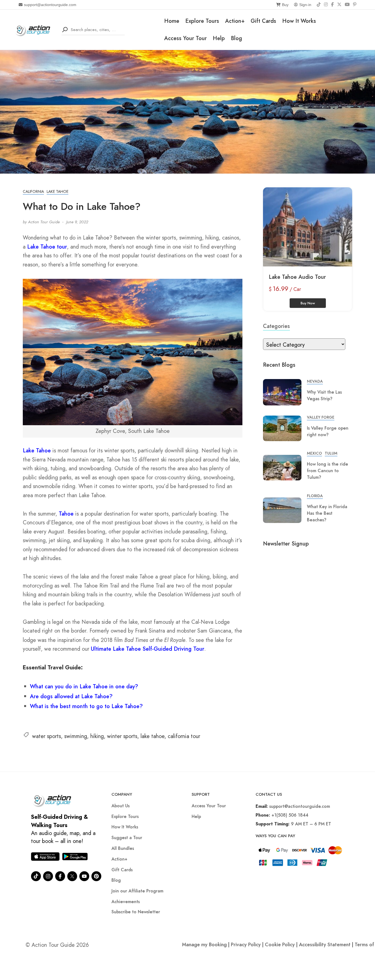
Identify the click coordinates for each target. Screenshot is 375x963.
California (33, 191)
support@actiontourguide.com (50, 4)
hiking (97, 736)
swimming (75, 736)
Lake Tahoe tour (47, 247)
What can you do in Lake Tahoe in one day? (84, 687)
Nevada (315, 381)
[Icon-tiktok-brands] (36, 876)
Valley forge (320, 417)
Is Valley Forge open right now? (327, 431)
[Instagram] (326, 4)
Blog (236, 38)
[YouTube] (347, 4)
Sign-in (305, 4)
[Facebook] (332, 4)
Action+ (235, 21)
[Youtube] (84, 876)
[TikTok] (319, 4)
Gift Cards (263, 21)
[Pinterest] (354, 4)
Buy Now (308, 303)
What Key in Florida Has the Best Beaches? (327, 513)
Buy (285, 4)
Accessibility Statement (325, 944)
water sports (46, 736)
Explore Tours (202, 21)
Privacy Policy (246, 944)
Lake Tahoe (57, 191)
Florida (315, 496)
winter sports (122, 736)
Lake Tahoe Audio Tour (297, 277)
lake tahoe (152, 736)
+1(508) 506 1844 (290, 815)
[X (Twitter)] (339, 4)
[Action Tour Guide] (34, 29)
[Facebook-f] (60, 876)
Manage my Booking (205, 944)
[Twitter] (72, 876)
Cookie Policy (280, 944)
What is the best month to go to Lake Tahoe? (86, 706)
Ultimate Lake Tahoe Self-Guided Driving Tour (147, 649)
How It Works (299, 21)
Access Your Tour (185, 38)
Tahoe (66, 514)
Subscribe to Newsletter (135, 912)
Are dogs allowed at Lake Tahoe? (71, 696)
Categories (276, 326)
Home (171, 21)
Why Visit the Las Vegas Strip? (324, 395)
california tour (184, 736)
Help (219, 38)
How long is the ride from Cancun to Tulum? (327, 470)
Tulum (331, 453)
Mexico (314, 453)
